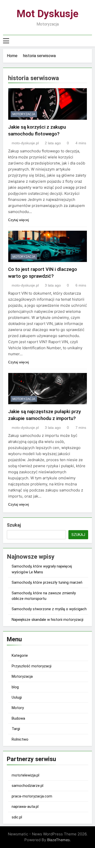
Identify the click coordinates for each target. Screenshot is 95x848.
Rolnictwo (20, 739)
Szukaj (14, 525)
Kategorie (20, 655)
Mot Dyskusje (47, 14)
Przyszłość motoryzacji (31, 666)
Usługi (17, 697)
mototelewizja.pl (25, 775)
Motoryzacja (23, 114)
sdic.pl (17, 817)
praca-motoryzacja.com (32, 796)
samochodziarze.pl (27, 785)
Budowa (18, 718)
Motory (18, 707)
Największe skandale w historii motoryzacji (47, 619)
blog (15, 687)
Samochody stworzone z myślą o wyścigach (49, 609)
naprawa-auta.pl (25, 806)
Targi (16, 728)
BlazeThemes (58, 840)
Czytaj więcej (18, 220)
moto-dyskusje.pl (25, 143)
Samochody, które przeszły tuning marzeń (47, 582)
